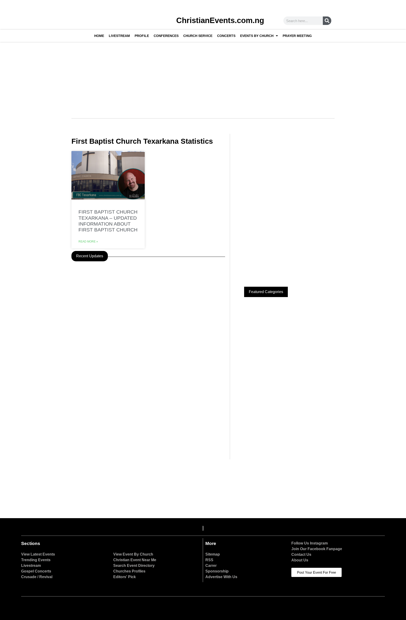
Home (99, 36)
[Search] (327, 20)
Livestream (119, 36)
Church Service (197, 36)
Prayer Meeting (297, 36)
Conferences (166, 36)
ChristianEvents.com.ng (220, 20)
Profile (142, 36)
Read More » (88, 241)
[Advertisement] (203, 77)
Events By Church (256, 36)
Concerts (226, 36)
